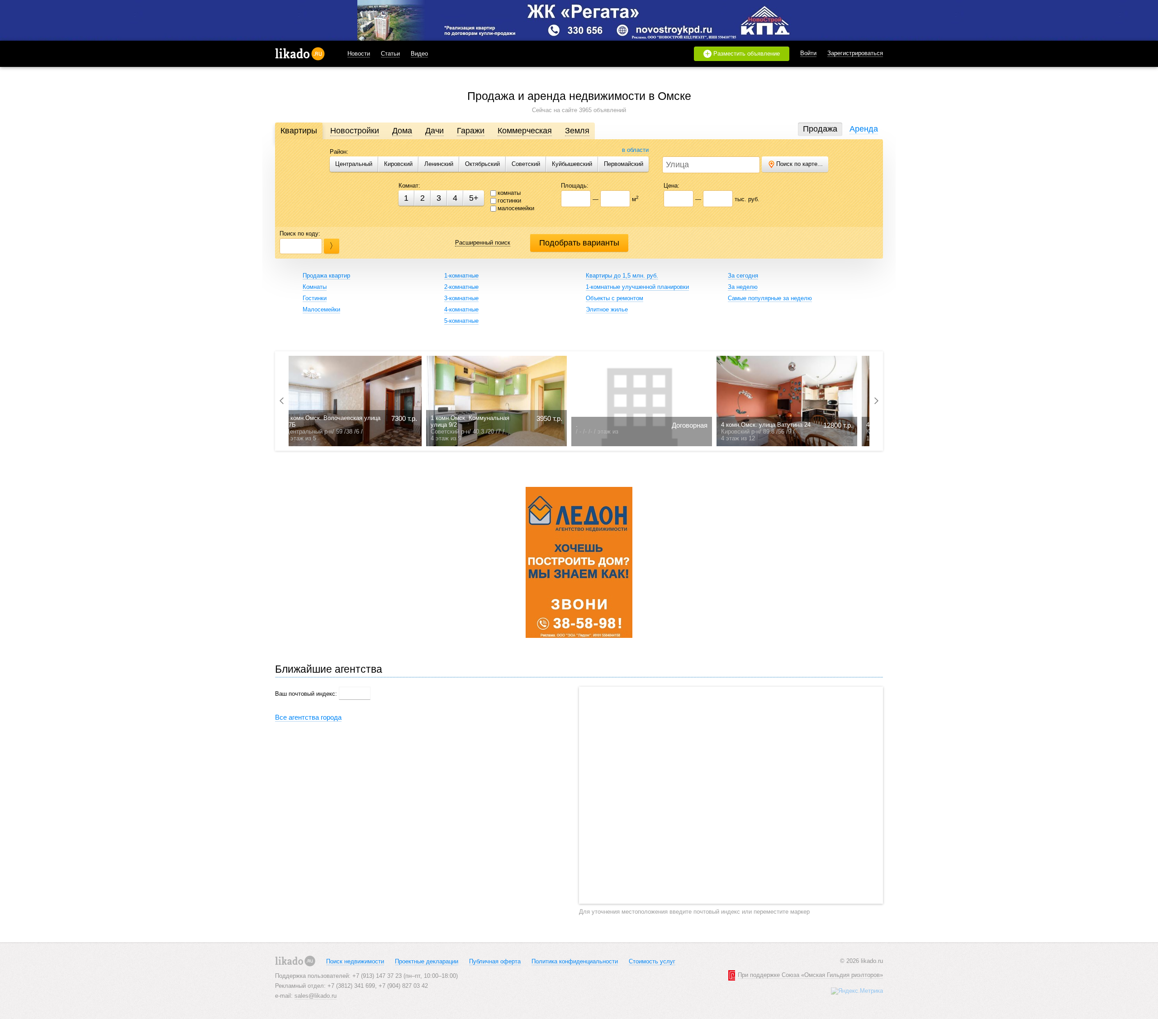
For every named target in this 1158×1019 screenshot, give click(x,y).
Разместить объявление (742, 53)
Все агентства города (308, 717)
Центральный (353, 163)
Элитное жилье (607, 309)
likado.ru (300, 54)
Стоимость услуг (652, 961)
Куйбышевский (572, 163)
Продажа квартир (326, 275)
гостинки (509, 200)
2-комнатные (461, 286)
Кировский (398, 163)
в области (635, 149)
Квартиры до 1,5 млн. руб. (622, 275)
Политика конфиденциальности (575, 961)
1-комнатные (461, 275)
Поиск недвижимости (355, 961)
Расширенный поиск (482, 242)
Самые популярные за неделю (770, 298)
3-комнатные (461, 298)
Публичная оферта (495, 961)
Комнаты (315, 286)
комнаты (509, 192)
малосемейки (516, 208)
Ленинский (438, 163)
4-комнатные (461, 309)
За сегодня (743, 275)
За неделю (743, 286)
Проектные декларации (426, 961)
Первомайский (623, 163)
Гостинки (315, 298)
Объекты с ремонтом (614, 298)
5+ (474, 198)
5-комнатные (461, 320)
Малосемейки (321, 309)
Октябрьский (482, 163)
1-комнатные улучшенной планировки (637, 286)
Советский (526, 163)
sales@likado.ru (315, 995)
